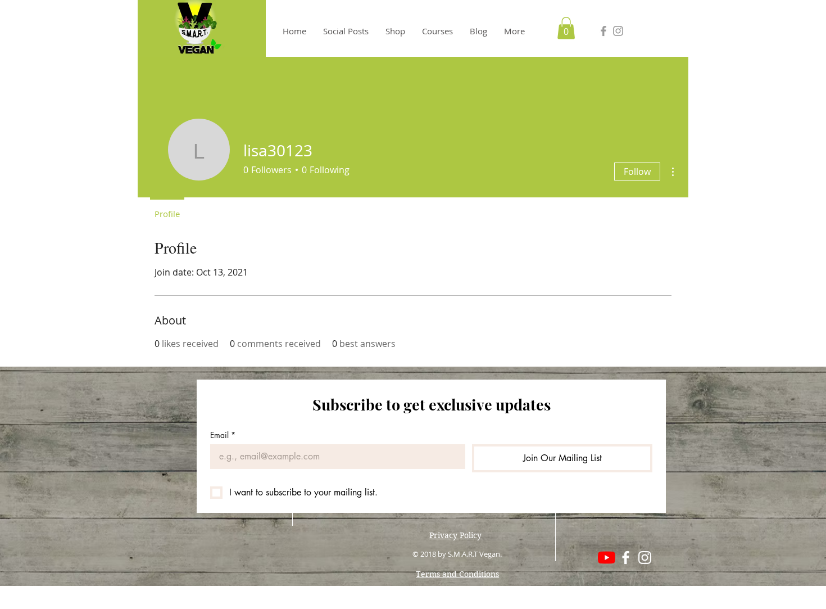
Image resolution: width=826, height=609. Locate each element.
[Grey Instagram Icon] (618, 31)
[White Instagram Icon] (644, 557)
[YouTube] (606, 557)
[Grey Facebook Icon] (603, 31)
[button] (566, 28)
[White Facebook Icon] (625, 557)
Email (222, 435)
